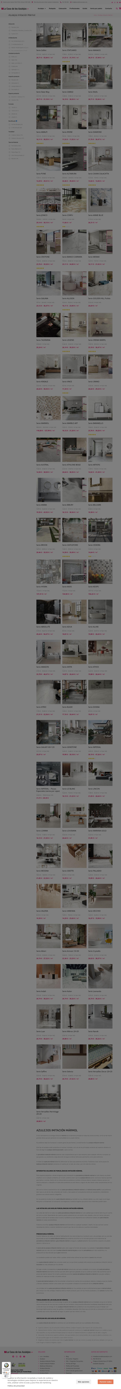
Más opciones (83, 1382)
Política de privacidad (16, 1386)
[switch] (6, 1376)
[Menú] (9, 1363)
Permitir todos (106, 1382)
